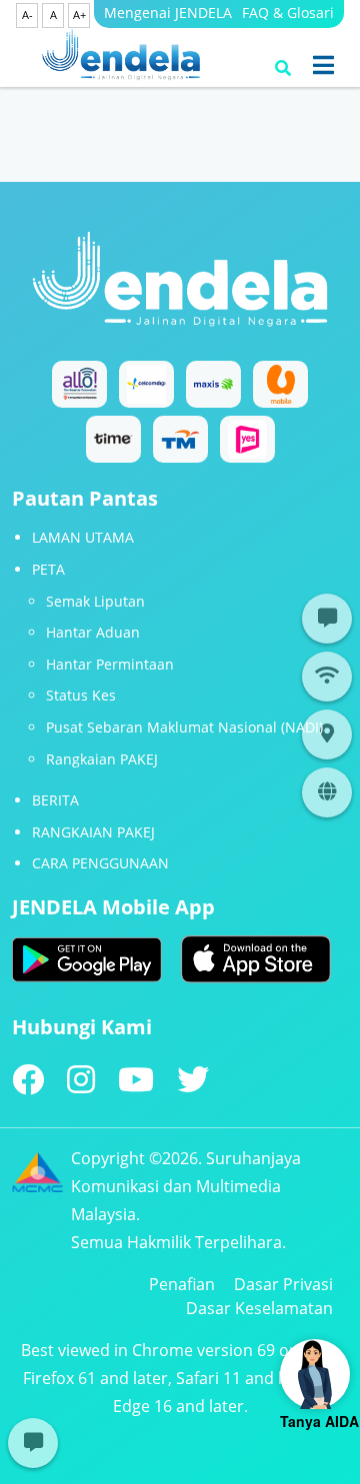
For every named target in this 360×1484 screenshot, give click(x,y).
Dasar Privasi (283, 1284)
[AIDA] (315, 1374)
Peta (48, 569)
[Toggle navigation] (323, 65)
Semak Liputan (95, 601)
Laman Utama (83, 537)
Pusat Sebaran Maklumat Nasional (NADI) (184, 727)
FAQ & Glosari (288, 12)
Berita (55, 799)
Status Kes (81, 695)
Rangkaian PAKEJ (102, 758)
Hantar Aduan (93, 632)
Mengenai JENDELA (168, 12)
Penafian (182, 1284)
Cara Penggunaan (100, 862)
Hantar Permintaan (110, 664)
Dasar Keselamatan (259, 1308)
